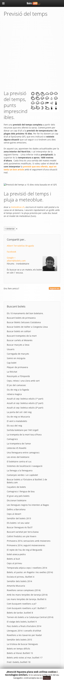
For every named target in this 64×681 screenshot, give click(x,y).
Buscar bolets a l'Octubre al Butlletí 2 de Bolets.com (27, 481)
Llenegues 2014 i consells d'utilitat (24, 630)
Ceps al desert (14, 513)
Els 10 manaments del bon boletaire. (25, 313)
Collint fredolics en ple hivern (21, 536)
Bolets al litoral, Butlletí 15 (20, 653)
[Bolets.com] (32, 3)
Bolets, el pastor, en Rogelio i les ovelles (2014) (30, 572)
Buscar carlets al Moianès (19, 340)
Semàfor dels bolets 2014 (19, 581)
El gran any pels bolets (18, 496)
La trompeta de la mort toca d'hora (24, 434)
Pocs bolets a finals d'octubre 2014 (24, 626)
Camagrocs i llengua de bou (21, 491)
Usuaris (10, 349)
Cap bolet (11, 362)
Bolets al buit (13, 558)
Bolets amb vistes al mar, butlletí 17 (24, 657)
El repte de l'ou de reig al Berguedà (24, 549)
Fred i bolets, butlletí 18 (18, 662)
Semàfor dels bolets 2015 (19, 639)
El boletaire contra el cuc (19, 461)
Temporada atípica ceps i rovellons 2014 (27, 567)
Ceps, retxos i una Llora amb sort (23, 380)
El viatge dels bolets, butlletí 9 (22, 621)
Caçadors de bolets (16, 487)
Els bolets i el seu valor (18, 522)
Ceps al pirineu (14, 563)
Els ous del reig (14, 425)
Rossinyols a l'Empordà (18, 376)
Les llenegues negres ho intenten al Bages (28, 504)
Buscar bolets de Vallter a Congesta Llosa (27, 326)
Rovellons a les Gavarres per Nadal (24, 635)
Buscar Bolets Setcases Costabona (24, 322)
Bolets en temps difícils (18, 648)
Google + (11, 257)
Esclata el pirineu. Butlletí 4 (20, 576)
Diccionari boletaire (16, 500)
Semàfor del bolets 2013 (19, 518)
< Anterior (10, 228)
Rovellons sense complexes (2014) (23, 590)
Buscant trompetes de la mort (22, 335)
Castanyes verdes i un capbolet (22, 475)
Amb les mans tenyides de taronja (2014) (27, 594)
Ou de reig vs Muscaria (18, 416)
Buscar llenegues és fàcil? (19, 527)
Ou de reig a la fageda (18, 389)
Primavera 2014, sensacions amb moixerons (28, 540)
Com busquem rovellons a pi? (21, 603)
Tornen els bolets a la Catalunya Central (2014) (30, 617)
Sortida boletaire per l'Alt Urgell (22, 430)
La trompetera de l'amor (19, 443)
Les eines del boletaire (18, 457)
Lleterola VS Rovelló (16, 448)
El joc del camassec (16, 385)
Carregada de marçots (18, 353)
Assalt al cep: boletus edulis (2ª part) (25, 403)
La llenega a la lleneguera (19, 470)
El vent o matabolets (17, 421)
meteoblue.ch (18, 207)
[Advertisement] (32, 53)
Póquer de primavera (17, 367)
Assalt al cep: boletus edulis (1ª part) (25, 398)
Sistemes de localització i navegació (24, 466)
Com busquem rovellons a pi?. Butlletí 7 (26, 608)
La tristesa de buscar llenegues (22, 644)
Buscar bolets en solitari (19, 331)
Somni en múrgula (16, 358)
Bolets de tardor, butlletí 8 (20, 612)
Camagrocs (12, 439)
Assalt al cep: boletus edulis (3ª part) (25, 407)
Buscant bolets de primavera (21, 317)
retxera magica (14, 394)
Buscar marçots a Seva (18, 344)
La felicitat (12, 371)
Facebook (11, 251)
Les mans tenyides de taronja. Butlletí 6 (26, 599)
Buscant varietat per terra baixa (23, 531)
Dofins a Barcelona (16, 509)
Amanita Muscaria (16, 585)
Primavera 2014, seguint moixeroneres (26, 545)
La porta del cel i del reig (19, 412)
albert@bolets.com (16, 260)
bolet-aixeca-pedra (16, 554)
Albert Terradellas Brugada (20, 245)
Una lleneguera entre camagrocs (23, 452)
